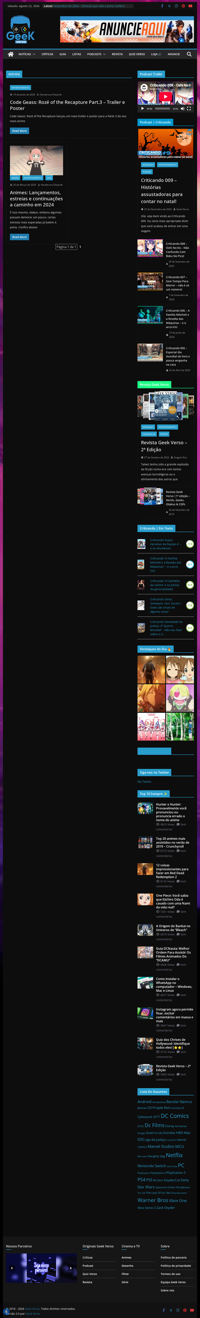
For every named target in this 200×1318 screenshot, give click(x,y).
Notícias (25, 54)
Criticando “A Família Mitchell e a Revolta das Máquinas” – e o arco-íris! (165, 565)
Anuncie (174, 54)
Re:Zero (158, 1180)
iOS (141, 1139)
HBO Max (183, 1132)
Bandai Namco (179, 1101)
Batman (142, 1108)
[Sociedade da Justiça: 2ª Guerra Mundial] (141, 628)
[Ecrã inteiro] (189, 109)
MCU (179, 1146)
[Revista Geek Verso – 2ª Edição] (166, 406)
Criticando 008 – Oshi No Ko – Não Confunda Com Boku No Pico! (177, 250)
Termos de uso (170, 1274)
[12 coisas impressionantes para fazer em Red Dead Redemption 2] (151, 669)
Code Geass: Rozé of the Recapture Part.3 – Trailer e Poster (67, 105)
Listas (76, 54)
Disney (169, 1126)
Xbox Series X (147, 1208)
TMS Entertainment (176, 1193)
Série (125, 1282)
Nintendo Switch (152, 1165)
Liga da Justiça (155, 1139)
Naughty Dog (156, 1156)
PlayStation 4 (158, 1173)
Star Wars (146, 1186)
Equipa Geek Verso (173, 1282)
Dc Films (154, 1125)
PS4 (141, 1179)
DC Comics (175, 1115)
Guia (63, 54)
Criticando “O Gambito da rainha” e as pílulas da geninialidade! (164, 585)
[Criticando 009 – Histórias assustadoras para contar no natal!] (166, 144)
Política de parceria (174, 1257)
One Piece (172, 1166)
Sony (185, 1180)
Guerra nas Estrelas (160, 1133)
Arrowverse (159, 1102)
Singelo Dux (180, 457)
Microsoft (142, 1156)
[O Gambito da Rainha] (141, 585)
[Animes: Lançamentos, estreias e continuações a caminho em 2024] (36, 160)
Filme (125, 1274)
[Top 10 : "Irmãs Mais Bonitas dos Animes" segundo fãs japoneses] (180, 669)
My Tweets (144, 781)
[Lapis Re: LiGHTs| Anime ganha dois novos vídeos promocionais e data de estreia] (151, 727)
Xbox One (178, 1200)
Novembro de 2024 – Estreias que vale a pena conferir (89, 6)
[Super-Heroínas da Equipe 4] (141, 544)
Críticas (47, 54)
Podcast (147, 171)
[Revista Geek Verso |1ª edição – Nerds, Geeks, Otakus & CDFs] (150, 503)
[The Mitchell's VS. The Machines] (141, 564)
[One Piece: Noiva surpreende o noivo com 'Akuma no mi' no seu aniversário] (180, 698)
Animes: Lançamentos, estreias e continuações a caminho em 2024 (36, 198)
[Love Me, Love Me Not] (141, 605)
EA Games (181, 1126)
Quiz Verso (137, 54)
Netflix (174, 1155)
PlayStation (144, 1173)
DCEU (141, 1126)
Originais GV (149, 434)
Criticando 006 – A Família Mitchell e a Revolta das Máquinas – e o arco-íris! (178, 319)
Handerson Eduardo (51, 94)
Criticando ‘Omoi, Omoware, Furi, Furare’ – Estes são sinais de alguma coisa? (166, 605)
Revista (117, 54)
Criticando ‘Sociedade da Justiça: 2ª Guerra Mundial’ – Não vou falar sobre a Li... (166, 628)
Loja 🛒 (156, 54)
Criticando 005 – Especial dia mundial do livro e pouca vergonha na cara (178, 356)
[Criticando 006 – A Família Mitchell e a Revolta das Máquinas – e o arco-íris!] (150, 323)
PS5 (149, 1179)
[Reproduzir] (143, 109)
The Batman (183, 1187)
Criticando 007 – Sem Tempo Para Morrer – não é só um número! (177, 283)
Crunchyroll (177, 1108)
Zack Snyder (165, 1207)
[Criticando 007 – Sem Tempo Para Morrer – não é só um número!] (150, 288)
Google (141, 1133)
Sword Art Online (165, 1187)
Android (145, 1101)
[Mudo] (183, 109)
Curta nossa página (154, 751)
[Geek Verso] (10, 54)
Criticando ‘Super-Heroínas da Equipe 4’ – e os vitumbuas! (165, 544)
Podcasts (94, 54)
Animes (15, 177)
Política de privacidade (176, 1266)
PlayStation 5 (176, 1173)
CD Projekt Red (158, 1108)
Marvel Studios (161, 1146)
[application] (166, 96)
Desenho (127, 1266)
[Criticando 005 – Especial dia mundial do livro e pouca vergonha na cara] (150, 359)
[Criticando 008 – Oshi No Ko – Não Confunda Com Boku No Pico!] (150, 254)
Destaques (148, 164)
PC (181, 1165)
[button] (33, 54)
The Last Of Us (155, 1193)
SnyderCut (172, 1180)
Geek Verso (182, 209)
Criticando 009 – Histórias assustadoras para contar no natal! (162, 190)
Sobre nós (167, 1290)
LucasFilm (171, 1140)
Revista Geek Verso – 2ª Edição (164, 446)
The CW (141, 1193)
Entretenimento (20, 87)
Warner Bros (153, 1200)
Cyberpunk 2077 (149, 1117)
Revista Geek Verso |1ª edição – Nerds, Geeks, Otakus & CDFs (178, 498)
